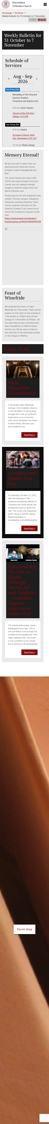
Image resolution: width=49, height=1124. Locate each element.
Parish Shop (24, 929)
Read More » (29, 435)
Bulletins (19, 13)
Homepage (7, 13)
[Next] (36, 78)
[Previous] (8, 78)
